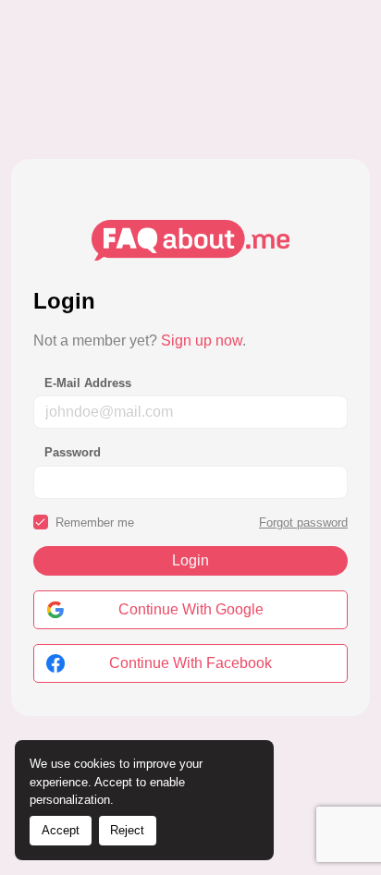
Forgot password (303, 522)
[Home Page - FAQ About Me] (190, 239)
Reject (127, 830)
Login (190, 560)
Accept (61, 830)
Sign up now (201, 340)
